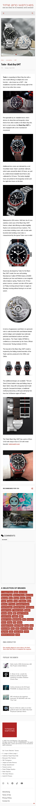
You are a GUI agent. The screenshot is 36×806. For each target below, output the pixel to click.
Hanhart (4, 613)
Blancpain (4, 598)
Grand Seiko (30, 607)
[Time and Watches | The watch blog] (18, 7)
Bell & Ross (29, 595)
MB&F (21, 616)
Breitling (22, 598)
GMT (15, 60)
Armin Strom (23, 592)
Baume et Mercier (18, 595)
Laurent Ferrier (6, 616)
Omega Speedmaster (8, 765)
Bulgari (28, 598)
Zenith (17, 634)
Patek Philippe (18, 625)
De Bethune (22, 601)
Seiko (17, 628)
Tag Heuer (5, 631)
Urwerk (26, 631)
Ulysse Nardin (18, 631)
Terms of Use (6, 795)
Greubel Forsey (6, 610)
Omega (9, 622)
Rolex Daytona (6, 771)
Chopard (9, 601)
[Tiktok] (17, 783)
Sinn (31, 628)
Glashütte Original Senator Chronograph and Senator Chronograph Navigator (18, 45)
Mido (24, 619)
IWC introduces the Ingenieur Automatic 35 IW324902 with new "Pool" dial (20, 698)
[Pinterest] (12, 783)
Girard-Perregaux (7, 607)
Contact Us (6, 801)
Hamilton (27, 610)
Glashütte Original (19, 607)
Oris (14, 622)
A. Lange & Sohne (7, 592)
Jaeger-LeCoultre (22, 613)
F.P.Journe (12, 604)
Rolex (12, 628)
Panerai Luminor (6, 767)
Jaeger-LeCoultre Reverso (9, 762)
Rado (31, 625)
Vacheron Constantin (8, 634)
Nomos (4, 622)
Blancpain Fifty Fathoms (9, 758)
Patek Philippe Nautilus (8, 769)
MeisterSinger (17, 619)
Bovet (10, 598)
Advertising (6, 792)
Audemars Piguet (7, 595)
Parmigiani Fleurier (7, 625)
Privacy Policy (7, 798)
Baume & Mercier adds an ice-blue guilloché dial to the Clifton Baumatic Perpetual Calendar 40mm (21, 709)
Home (2, 60)
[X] (8, 783)
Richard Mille (5, 628)
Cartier (4, 601)
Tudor (11, 631)
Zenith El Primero (7, 776)
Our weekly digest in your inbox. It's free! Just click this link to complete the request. (17, 648)
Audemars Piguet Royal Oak (10, 756)
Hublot (10, 613)
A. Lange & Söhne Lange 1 (9, 753)
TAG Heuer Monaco (7, 774)
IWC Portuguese (7, 760)
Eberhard (4, 604)
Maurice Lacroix (6, 619)
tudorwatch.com (14, 444)
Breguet (16, 598)
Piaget (26, 625)
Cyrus (15, 601)
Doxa (29, 601)
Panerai (19, 622)
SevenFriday (24, 628)
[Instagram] (3, 783)
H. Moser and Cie (17, 610)
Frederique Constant (22, 604)
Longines (15, 616)
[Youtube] (22, 783)
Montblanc (30, 619)
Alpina (16, 592)
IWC (14, 613)
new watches (9, 60)
